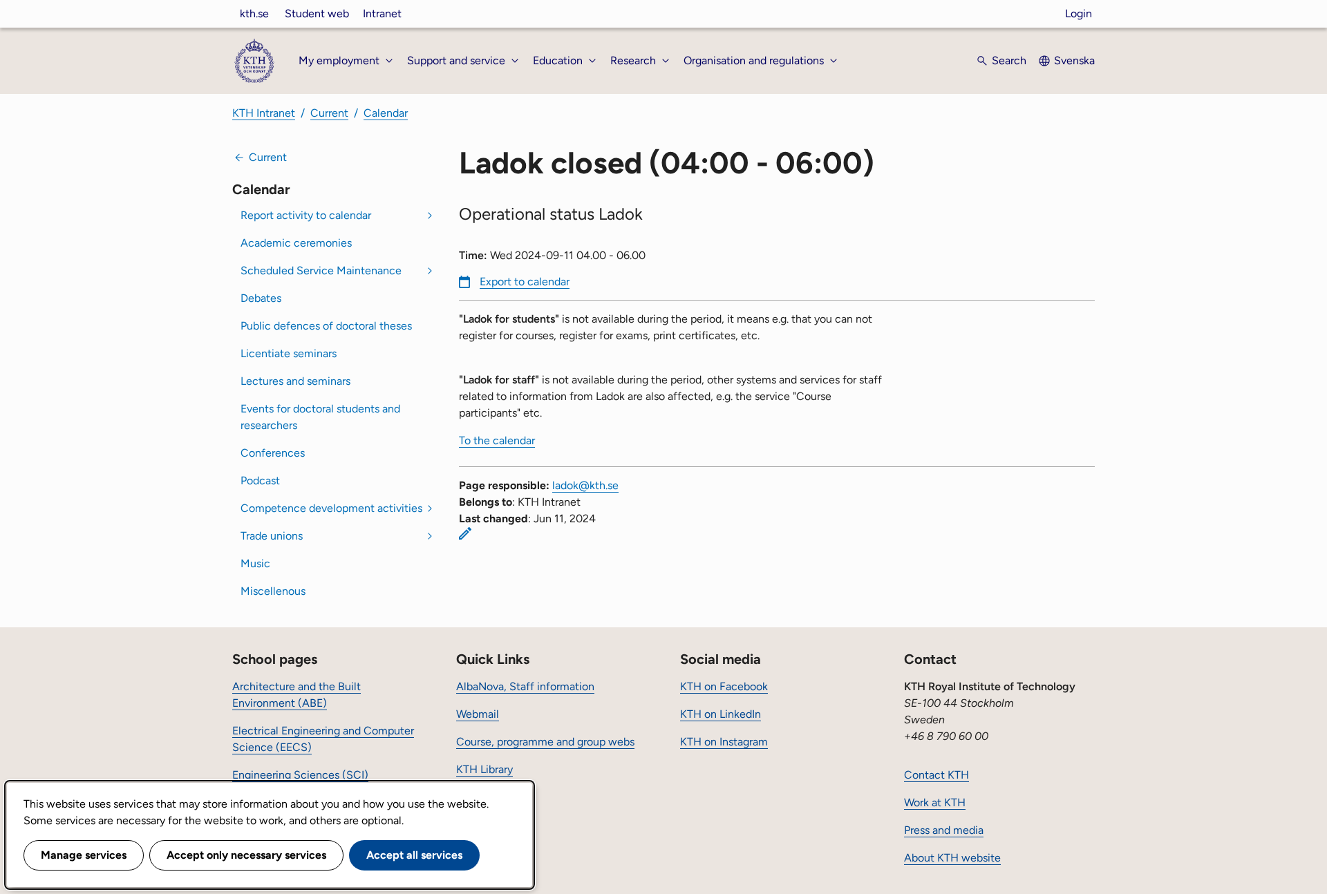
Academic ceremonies (296, 242)
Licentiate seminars (289, 353)
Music (255, 563)
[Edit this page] (465, 533)
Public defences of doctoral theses (326, 325)
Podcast (260, 480)
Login (1078, 13)
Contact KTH (936, 774)
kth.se (254, 13)
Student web (317, 13)
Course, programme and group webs (545, 741)
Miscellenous (273, 591)
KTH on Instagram (724, 741)
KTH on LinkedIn (720, 714)
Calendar (386, 113)
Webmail (477, 714)
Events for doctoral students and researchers (320, 417)
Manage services (83, 855)
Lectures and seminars (295, 381)
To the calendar (497, 440)
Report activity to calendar (306, 215)
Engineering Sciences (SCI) (300, 774)
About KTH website (952, 857)
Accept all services (414, 855)
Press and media (944, 830)
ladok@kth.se (585, 485)
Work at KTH (935, 802)
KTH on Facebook (724, 686)
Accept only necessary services (246, 855)
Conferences (273, 452)
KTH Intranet (263, 113)
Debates (261, 298)
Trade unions (272, 535)
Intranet (382, 13)
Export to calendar (525, 281)
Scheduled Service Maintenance (321, 270)
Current (329, 113)
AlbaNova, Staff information (525, 686)
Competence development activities (331, 508)
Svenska (1074, 60)
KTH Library (484, 769)
